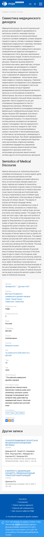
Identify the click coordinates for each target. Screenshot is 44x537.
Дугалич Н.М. (23, 287)
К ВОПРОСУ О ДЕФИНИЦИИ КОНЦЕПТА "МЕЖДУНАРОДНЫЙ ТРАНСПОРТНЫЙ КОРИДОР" (20, 473)
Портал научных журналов (23, 505)
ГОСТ (8, 413)
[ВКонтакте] (6, 420)
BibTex (22, 413)
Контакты (23, 499)
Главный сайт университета (23, 508)
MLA (12, 413)
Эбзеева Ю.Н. (10, 287)
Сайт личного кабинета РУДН (23, 511)
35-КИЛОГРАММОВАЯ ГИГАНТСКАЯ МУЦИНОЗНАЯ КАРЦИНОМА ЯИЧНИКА (21, 442)
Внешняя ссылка (12, 346)
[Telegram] (12, 420)
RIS (17, 413)
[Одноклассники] (9, 420)
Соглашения (23, 502)
